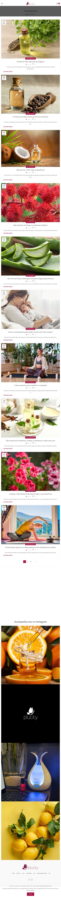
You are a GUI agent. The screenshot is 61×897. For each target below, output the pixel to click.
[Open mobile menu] (2, 3)
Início (27, 14)
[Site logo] (30, 3)
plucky (29, 64)
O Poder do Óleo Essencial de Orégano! (30, 62)
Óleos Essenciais (30, 58)
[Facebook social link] (29, 879)
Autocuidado (30, 166)
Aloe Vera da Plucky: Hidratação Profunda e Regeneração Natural (30, 279)
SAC (49, 873)
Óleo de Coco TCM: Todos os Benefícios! (30, 170)
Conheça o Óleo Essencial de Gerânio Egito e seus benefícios (30, 494)
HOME (13, 873)
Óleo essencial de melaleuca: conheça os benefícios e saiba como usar (30, 441)
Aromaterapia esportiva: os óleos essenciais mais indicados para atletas (30, 547)
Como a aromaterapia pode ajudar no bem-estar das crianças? (30, 332)
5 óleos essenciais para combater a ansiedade (30, 385)
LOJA (23, 873)
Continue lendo (8, 71)
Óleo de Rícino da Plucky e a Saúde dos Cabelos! (30, 225)
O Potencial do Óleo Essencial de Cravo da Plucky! (30, 117)
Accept (31, 894)
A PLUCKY (18, 873)
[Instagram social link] (32, 879)
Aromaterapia (30, 113)
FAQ (34, 873)
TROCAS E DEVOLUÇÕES (42, 873)
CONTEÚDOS (29, 873)
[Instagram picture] (30, 655)
